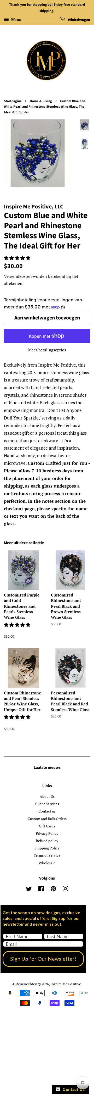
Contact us (47, 811)
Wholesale (47, 862)
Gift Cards (47, 826)
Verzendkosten (18, 276)
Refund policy (47, 840)
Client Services (47, 803)
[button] (17, 258)
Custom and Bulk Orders (47, 818)
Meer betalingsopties (47, 349)
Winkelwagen (78, 20)
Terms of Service (47, 855)
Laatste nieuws (47, 767)
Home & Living (41, 101)
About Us (47, 796)
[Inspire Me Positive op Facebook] (41, 889)
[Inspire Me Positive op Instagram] (65, 889)
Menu (15, 19)
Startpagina (13, 101)
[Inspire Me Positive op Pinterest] (53, 889)
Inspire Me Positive (65, 983)
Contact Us (72, 1089)
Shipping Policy (47, 848)
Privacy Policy (47, 833)
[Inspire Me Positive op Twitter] (29, 889)
